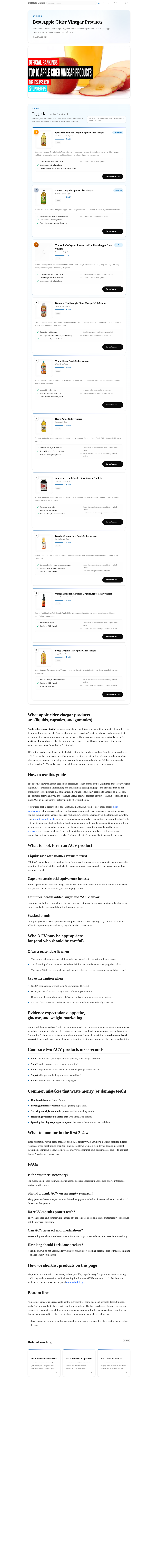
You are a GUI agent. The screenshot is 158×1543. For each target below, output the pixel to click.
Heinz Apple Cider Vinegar (68, 418)
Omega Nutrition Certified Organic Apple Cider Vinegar (83, 593)
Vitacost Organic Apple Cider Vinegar (74, 190)
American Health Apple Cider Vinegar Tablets (78, 478)
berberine (32, 831)
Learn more (97, 120)
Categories (125, 3)
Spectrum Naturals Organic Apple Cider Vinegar (79, 132)
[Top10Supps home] (36, 3)
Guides (116, 3)
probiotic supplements (44, 819)
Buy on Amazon (111, 176)
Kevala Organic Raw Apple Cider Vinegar (76, 536)
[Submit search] (98, 2)
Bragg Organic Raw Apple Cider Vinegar (75, 650)
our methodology (74, 1282)
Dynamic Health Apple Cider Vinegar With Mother (81, 303)
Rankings (106, 3)
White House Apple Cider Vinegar (72, 361)
